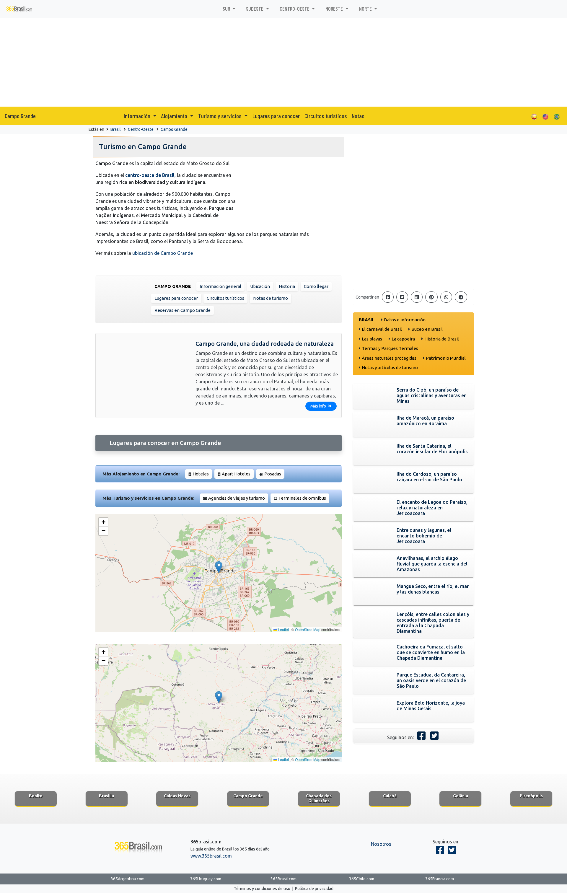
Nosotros (381, 844)
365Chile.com (361, 878)
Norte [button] (366, 8)
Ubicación (260, 286)
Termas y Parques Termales (390, 348)
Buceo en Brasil (427, 329)
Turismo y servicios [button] (220, 115)
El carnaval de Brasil (382, 329)
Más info (318, 406)
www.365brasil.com (211, 855)
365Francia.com (439, 878)
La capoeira (403, 338)
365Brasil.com (283, 878)
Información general (220, 286)
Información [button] (137, 115)
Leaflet (283, 629)
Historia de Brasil (441, 338)
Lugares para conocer (276, 115)
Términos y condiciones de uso (262, 888)
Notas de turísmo (270, 298)
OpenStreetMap (307, 629)
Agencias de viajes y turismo (236, 498)
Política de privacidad (314, 888)
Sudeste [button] (255, 8)
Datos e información (405, 319)
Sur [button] (227, 8)
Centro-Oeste (141, 129)
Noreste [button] (334, 8)
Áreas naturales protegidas (389, 358)
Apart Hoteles (236, 473)
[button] (218, 567)
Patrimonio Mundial (446, 358)
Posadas (272, 473)
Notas (358, 115)
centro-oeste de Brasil (150, 175)
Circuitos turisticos (325, 115)
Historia (287, 286)
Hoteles (201, 473)
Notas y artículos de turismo (390, 367)
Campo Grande (20, 115)
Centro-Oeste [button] (295, 8)
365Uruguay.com (205, 878)
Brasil (115, 129)
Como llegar (316, 286)
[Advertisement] (283, 62)
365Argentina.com (127, 878)
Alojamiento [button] (174, 115)
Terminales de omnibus (302, 498)
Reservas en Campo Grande (182, 310)
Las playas (372, 338)
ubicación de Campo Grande (162, 253)
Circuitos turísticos (225, 298)
